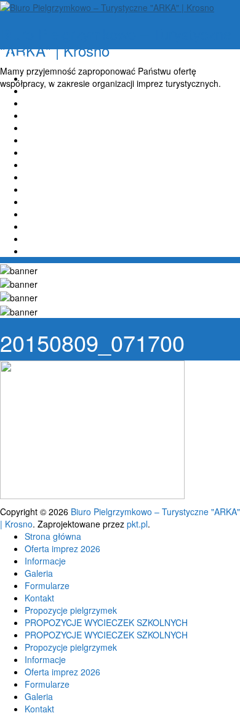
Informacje (45, 103)
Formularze (47, 127)
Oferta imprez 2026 (62, 90)
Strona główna (53, 78)
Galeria (39, 115)
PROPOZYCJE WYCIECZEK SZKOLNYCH (106, 164)
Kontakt (39, 140)
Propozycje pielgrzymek (71, 152)
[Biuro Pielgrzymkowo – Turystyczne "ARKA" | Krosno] (107, 6)
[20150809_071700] (92, 429)
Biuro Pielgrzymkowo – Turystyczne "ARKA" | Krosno (115, 41)
